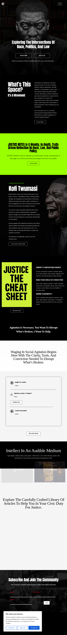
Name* (12, 592)
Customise (11, 627)
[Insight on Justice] (12, 382)
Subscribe (53, 470)
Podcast (20, 470)
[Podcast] (14, 470)
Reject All (22, 627)
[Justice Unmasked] (12, 411)
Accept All (34, 627)
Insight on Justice (20, 382)
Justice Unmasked (21, 411)
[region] (22, 621)
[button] (60, 4)
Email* (12, 599)
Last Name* (37, 592)
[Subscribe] (45, 470)
